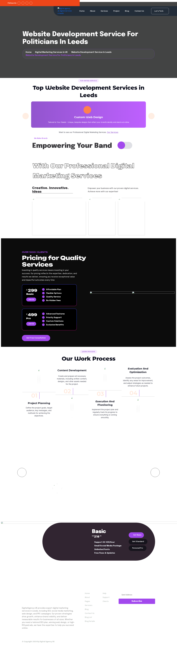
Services (104, 11)
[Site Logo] (65, 11)
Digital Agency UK (47, 642)
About (92, 11)
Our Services (112, 132)
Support (106, 597)
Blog (127, 11)
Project (116, 11)
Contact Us (139, 11)
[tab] (136, 535)
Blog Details (90, 621)
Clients (106, 601)
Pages (87, 601)
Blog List (88, 617)
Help (104, 593)
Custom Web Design (88, 117)
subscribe (137, 601)
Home (82, 11)
